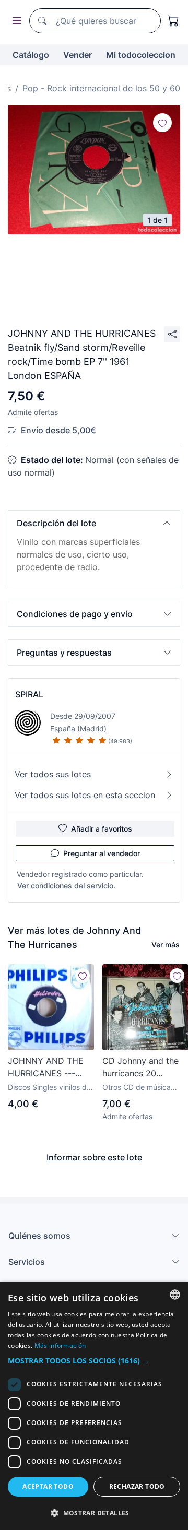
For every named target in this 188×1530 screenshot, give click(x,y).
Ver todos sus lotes (53, 774)
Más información (60, 1345)
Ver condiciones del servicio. (66, 885)
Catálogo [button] (31, 55)
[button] (94, 523)
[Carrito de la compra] (173, 21)
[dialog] (94, 1406)
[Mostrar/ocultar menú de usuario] (14, 21)
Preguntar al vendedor (101, 853)
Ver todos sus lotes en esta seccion (85, 795)
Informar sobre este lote (94, 1157)
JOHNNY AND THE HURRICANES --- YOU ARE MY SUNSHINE (46, 1067)
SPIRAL (29, 694)
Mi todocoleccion (140, 55)
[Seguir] (162, 122)
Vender (77, 55)
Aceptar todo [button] (48, 1486)
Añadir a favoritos (101, 828)
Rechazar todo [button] (137, 1486)
